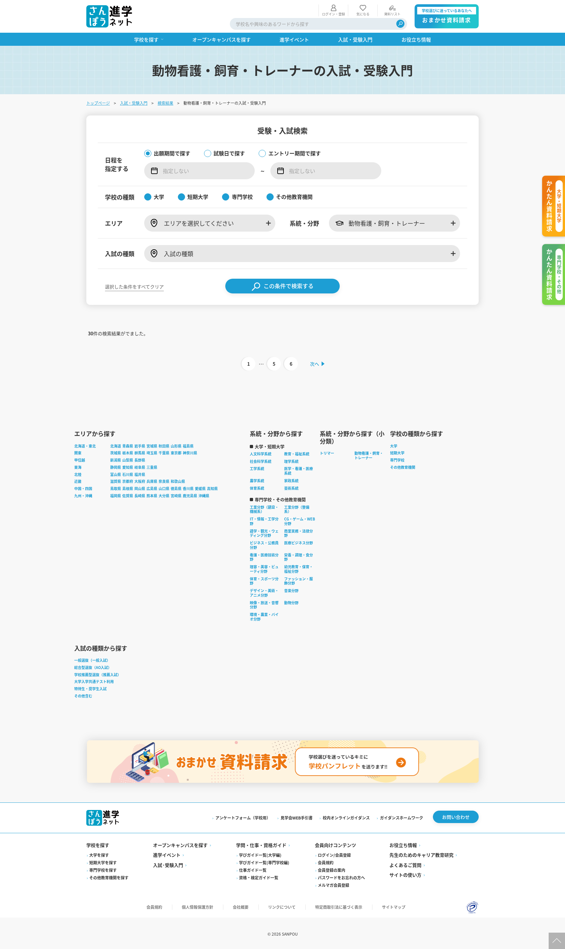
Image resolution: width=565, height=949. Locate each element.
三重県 (151, 467)
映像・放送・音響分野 (264, 605)
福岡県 (115, 495)
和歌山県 (178, 481)
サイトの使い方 (405, 874)
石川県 (127, 474)
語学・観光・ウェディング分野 (264, 533)
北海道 (115, 445)
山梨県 (127, 460)
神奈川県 (190, 452)
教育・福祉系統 (296, 453)
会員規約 (326, 862)
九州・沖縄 (83, 495)
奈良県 (164, 481)
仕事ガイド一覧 (252, 870)
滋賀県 (115, 481)
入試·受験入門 (168, 865)
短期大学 (397, 452)
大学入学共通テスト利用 (94, 681)
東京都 (176, 452)
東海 (77, 467)
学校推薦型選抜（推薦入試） (97, 674)
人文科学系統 (260, 453)
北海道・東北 (85, 445)
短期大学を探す (103, 862)
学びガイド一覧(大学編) (260, 855)
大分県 (164, 495)
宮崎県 (176, 495)
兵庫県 (151, 481)
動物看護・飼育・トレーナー (368, 455)
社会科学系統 (260, 461)
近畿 (77, 481)
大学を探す (99, 855)
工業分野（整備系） (296, 509)
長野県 (139, 460)
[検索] (400, 24)
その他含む (83, 695)
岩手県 (139, 445)
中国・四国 (83, 488)
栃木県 (127, 452)
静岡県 (115, 467)
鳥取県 (115, 488)
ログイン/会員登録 (334, 855)
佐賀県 (127, 495)
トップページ (98, 103)
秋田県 (164, 445)
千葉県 (164, 452)
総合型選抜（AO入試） (92, 667)
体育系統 (257, 488)
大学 (393, 445)
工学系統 (257, 468)
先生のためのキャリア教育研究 (421, 855)
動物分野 (291, 602)
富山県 (115, 474)
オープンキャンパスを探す (180, 845)
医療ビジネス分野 (298, 542)
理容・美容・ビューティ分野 (264, 569)
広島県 (151, 488)
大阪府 (139, 481)
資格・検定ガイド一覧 (258, 877)
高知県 (212, 488)
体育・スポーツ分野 (264, 581)
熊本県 (151, 495)
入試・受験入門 (133, 103)
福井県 (139, 474)
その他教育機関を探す (108, 877)
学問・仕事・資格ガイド (261, 845)
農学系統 (257, 480)
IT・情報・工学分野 (264, 521)
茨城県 (115, 452)
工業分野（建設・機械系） (264, 509)
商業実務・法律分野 (298, 533)
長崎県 (139, 495)
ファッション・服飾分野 (298, 581)
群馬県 (139, 452)
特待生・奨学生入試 (90, 688)
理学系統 (291, 461)
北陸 (77, 474)
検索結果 (165, 103)
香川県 (188, 488)
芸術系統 (291, 488)
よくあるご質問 (405, 865)
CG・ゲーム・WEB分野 (299, 521)
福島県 (188, 445)
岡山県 (139, 488)
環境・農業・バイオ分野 (264, 617)
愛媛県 (200, 488)
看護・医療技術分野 (264, 557)
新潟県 (115, 460)
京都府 (127, 481)
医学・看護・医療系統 (298, 471)
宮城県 (151, 445)
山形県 (176, 445)
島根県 (127, 488)
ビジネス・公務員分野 (264, 545)
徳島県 (176, 488)
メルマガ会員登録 (333, 885)
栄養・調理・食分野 (298, 557)
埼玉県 (151, 452)
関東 (77, 452)
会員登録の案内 (331, 870)
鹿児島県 (190, 495)
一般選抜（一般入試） (92, 660)
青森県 (127, 445)
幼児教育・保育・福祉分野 (298, 569)
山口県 (164, 488)
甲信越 (79, 460)
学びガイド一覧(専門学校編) (264, 862)
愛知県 (127, 467)
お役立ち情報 (403, 845)
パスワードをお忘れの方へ (341, 877)
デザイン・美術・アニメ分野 (264, 593)
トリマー (327, 453)
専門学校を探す (103, 870)
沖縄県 (203, 495)
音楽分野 (291, 590)
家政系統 (291, 480)
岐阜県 (139, 467)
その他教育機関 (402, 467)
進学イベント (166, 855)
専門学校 (397, 460)
